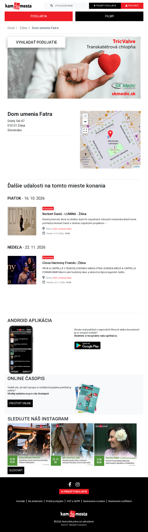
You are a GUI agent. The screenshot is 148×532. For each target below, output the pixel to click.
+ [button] (85, 116)
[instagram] (78, 484)
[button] (15, 68)
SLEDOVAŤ (16, 470)
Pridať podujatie (54, 501)
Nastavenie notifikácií (120, 501)
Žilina (23, 28)
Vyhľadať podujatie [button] (36, 42)
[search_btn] (51, 6)
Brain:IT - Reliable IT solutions (74, 525)
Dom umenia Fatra (62, 229)
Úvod (11, 28)
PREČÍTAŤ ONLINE (20, 403)
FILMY (109, 16)
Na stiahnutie (35, 501)
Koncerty (48, 208)
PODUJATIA (38, 16)
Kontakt (20, 501)
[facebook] (70, 484)
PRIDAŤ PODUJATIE (106, 5)
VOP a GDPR (73, 501)
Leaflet (136, 166)
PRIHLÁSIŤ (133, 5)
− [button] (85, 121)
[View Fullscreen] (85, 130)
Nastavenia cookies (94, 501)
